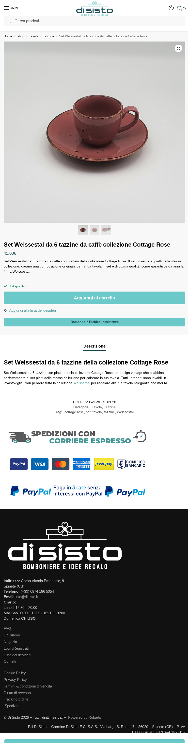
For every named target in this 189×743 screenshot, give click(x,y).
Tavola (33, 36)
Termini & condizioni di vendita (28, 686)
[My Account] (171, 8)
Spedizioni (13, 706)
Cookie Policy (15, 673)
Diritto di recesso (17, 693)
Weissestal (81, 383)
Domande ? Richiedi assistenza (95, 322)
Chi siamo (12, 635)
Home (8, 36)
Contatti (10, 661)
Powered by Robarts (84, 717)
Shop (20, 36)
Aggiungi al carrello (94, 297)
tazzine (109, 412)
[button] (179, 8)
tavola (97, 412)
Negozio (10, 642)
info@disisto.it (27, 597)
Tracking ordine (16, 699)
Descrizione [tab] (94, 346)
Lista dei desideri (17, 655)
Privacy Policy (15, 680)
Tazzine (48, 36)
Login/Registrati (16, 648)
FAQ (7, 629)
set (88, 412)
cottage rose (74, 412)
